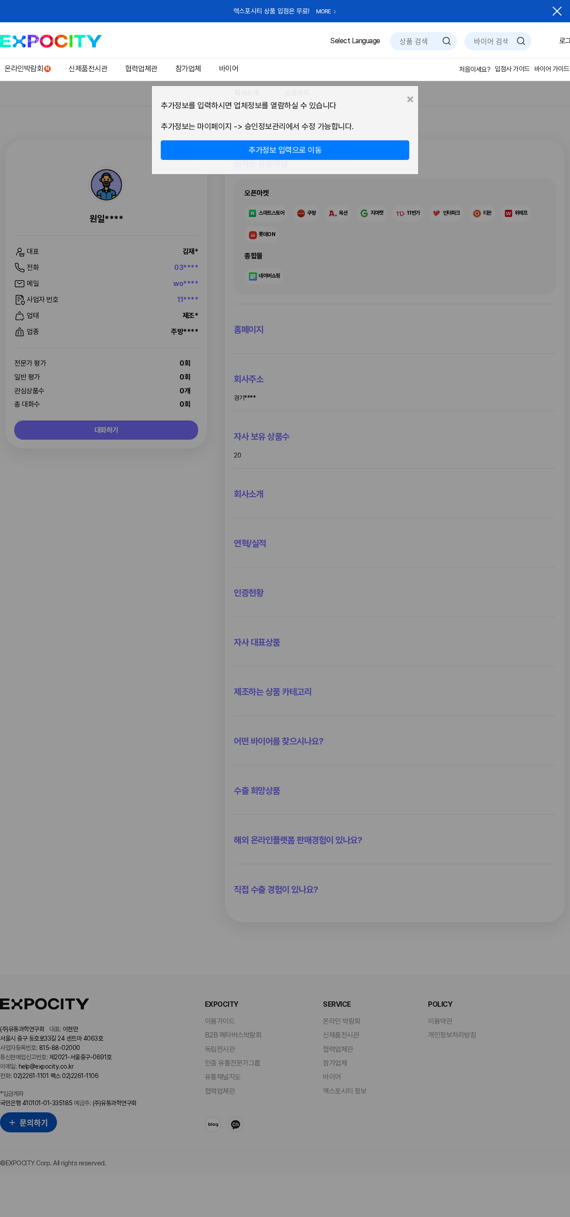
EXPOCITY (51, 41)
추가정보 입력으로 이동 (285, 150)
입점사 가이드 (512, 69)
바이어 (229, 68)
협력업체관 (141, 68)
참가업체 (188, 68)
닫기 (557, 11)
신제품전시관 (88, 68)
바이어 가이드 (552, 69)
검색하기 (447, 41)
